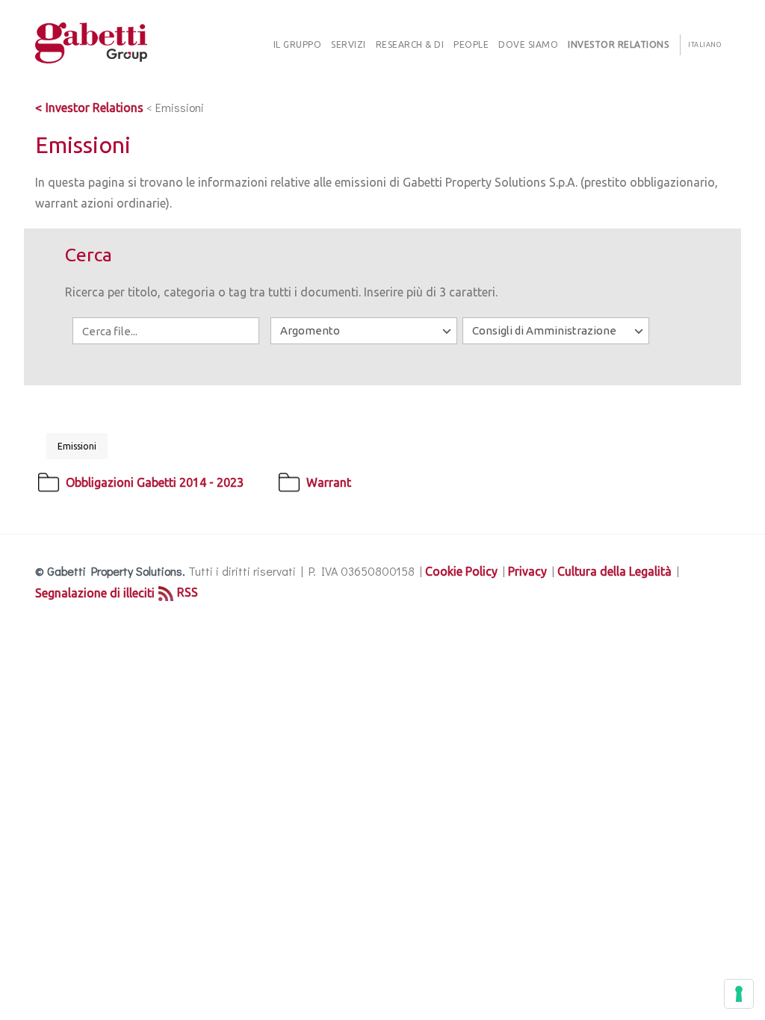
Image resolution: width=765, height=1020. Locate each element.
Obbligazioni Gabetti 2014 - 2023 (155, 482)
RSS (187, 592)
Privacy (527, 571)
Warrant (328, 482)
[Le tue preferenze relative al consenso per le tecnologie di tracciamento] (739, 994)
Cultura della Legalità (614, 571)
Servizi (348, 44)
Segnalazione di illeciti (95, 593)
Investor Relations (94, 107)
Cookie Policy (461, 571)
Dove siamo (528, 44)
